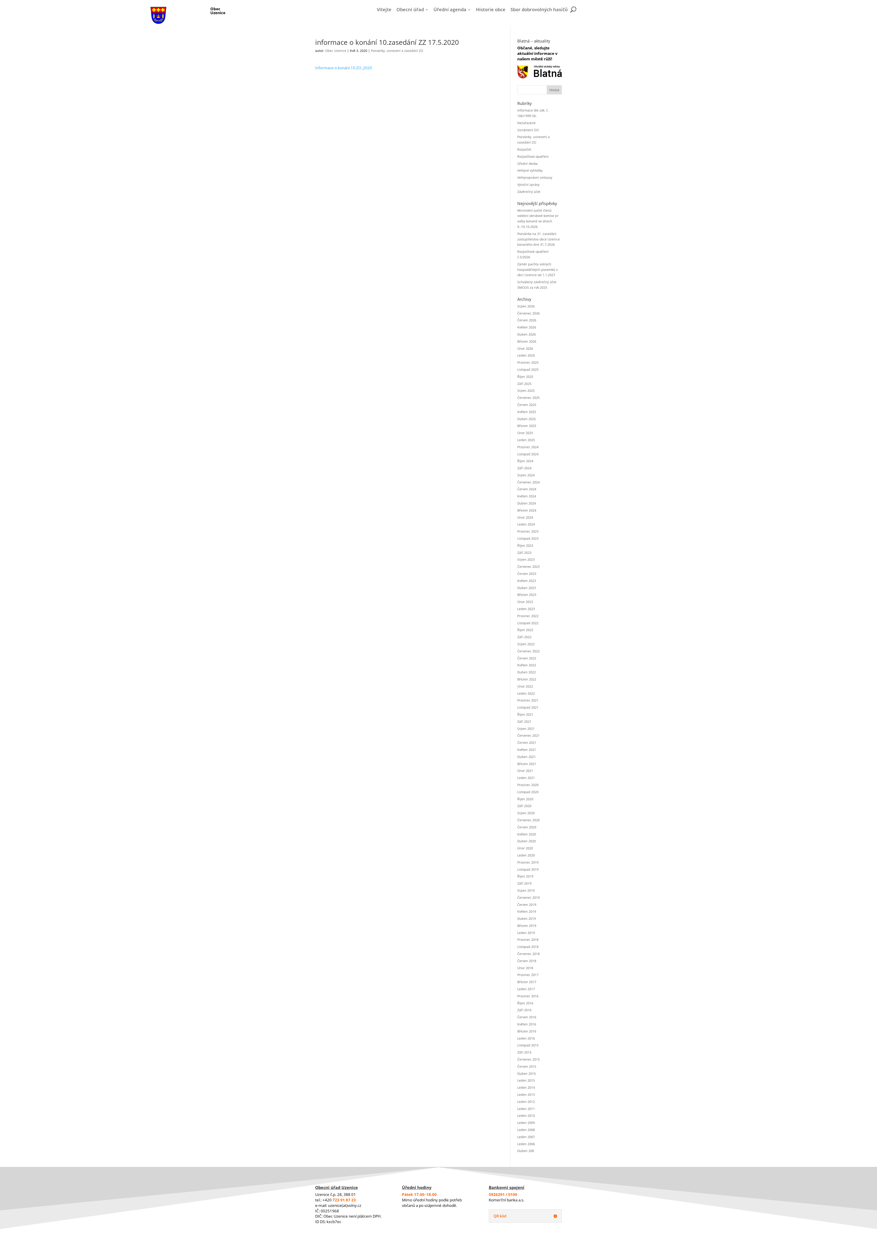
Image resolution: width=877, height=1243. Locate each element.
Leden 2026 (526, 355)
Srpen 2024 (526, 475)
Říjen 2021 (525, 714)
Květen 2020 (526, 834)
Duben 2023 (526, 588)
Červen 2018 (526, 961)
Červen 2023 (526, 573)
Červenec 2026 (528, 313)
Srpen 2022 (526, 644)
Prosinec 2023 (528, 531)
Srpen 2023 (526, 559)
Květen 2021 (526, 749)
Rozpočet (524, 149)
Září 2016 (524, 1010)
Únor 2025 (525, 433)
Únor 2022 (525, 686)
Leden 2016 (526, 1038)
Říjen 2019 (525, 876)
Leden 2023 (526, 609)
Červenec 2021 (528, 735)
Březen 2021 (526, 764)
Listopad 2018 (528, 946)
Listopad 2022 (528, 623)
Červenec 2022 (528, 651)
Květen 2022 (526, 665)
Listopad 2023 (528, 538)
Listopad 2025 (528, 369)
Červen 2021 (526, 742)
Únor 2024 (525, 517)
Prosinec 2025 (528, 362)
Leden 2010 (526, 1115)
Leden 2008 (526, 1130)
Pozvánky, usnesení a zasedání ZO (397, 50)
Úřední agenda (449, 10)
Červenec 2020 (528, 820)
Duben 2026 (526, 334)
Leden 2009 (526, 1122)
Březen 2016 (526, 1031)
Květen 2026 (526, 327)
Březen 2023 (526, 594)
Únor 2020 (525, 848)
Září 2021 (524, 721)
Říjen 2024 (525, 461)
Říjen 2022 (525, 630)
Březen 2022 (526, 679)
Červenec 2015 (528, 1059)
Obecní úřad (410, 10)
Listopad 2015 (528, 1045)
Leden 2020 (526, 855)
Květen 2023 (526, 581)
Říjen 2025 (525, 376)
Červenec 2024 (528, 482)
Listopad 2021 (528, 707)
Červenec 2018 (528, 954)
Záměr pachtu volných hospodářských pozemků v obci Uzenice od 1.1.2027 (537, 269)
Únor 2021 (525, 770)
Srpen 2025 (526, 390)
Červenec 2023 (528, 566)
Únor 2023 (525, 602)
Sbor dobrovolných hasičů (539, 10)
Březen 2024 (526, 510)
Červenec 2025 (528, 397)
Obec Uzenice (335, 50)
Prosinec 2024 (528, 447)
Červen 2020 (526, 827)
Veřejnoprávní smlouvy (534, 177)
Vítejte (384, 10)
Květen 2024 (526, 496)
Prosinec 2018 (528, 939)
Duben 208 (525, 1151)
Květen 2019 (526, 911)
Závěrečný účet (528, 191)
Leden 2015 (526, 1080)
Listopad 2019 (528, 869)
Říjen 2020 (525, 799)
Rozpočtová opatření (533, 156)
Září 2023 (524, 552)
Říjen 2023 (525, 545)
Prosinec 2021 (528, 700)
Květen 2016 (526, 1024)
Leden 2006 (526, 1144)
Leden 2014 (526, 1087)
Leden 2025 (526, 440)
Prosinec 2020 (528, 785)
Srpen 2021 (526, 728)
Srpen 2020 (526, 813)
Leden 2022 (526, 693)
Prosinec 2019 (528, 862)
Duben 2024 (526, 503)
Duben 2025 (526, 419)
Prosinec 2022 (528, 616)
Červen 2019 (526, 904)
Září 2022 (524, 637)
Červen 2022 (526, 658)
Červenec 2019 (528, 897)
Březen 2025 (526, 426)
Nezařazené (526, 123)
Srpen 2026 (526, 306)
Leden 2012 (526, 1101)
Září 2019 (524, 883)
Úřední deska (527, 163)
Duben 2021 (526, 757)
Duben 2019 (526, 918)
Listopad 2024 (528, 454)
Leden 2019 (526, 933)
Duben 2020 (526, 841)
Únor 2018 (525, 968)
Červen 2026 (526, 320)
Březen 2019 (526, 925)
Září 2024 (524, 468)
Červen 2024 (526, 489)
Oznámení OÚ (528, 130)
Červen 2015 (526, 1066)
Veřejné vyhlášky (530, 170)
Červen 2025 (526, 405)
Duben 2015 (526, 1073)
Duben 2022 (526, 672)
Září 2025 (524, 383)
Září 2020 (524, 806)
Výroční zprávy (528, 184)
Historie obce (490, 10)
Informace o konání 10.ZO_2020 (343, 67)
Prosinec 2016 (528, 996)
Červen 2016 (526, 1017)
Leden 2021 (526, 778)
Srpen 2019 (526, 890)
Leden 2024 (526, 524)
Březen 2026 (526, 341)
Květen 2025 (526, 412)
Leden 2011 (526, 1109)
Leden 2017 (526, 989)
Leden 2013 (526, 1094)
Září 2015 (524, 1052)
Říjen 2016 (525, 1003)
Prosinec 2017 (528, 975)
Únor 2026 (525, 348)
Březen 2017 (526, 982)
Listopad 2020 (528, 792)
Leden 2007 (526, 1137)
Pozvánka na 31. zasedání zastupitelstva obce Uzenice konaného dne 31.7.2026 (538, 239)
